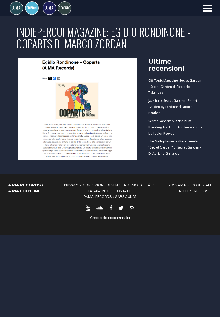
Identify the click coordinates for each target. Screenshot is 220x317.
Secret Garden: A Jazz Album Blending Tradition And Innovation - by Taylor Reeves (175, 127)
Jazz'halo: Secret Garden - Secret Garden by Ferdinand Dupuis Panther (172, 106)
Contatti (123, 190)
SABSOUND (125, 196)
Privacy (71, 185)
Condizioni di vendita (104, 185)
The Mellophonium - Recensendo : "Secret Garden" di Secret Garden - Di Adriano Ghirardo (174, 147)
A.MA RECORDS (98, 196)
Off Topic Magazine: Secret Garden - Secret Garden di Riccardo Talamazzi (174, 86)
